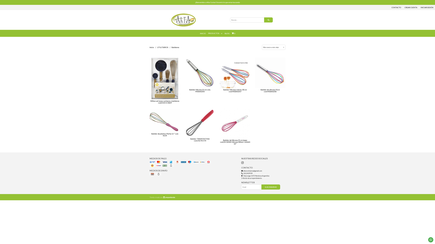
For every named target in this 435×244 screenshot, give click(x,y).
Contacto (396, 7)
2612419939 (248, 173)
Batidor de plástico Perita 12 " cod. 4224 (164, 135)
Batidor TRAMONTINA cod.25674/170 (200, 140)
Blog (227, 33)
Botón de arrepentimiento (252, 178)
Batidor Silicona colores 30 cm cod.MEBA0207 (235, 91)
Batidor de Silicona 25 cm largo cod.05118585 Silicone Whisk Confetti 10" (235, 142)
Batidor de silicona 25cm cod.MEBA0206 (270, 91)
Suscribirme (271, 187)
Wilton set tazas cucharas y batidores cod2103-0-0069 (164, 102)
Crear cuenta (411, 7)
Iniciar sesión (427, 7)
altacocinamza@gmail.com (252, 171)
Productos (214, 33)
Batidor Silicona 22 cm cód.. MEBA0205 (200, 91)
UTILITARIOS (163, 47)
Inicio (203, 33)
